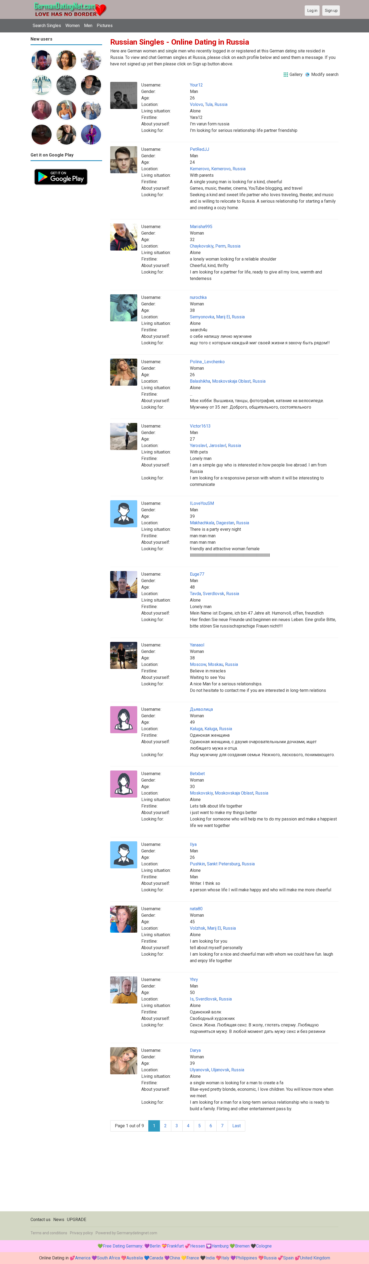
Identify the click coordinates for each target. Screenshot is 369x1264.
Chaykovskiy (201, 246)
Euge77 (197, 574)
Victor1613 (200, 426)
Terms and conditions (49, 1233)
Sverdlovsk (213, 593)
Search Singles (47, 25)
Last (236, 1125)
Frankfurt (175, 1246)
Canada (156, 1257)
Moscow (198, 664)
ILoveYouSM (202, 503)
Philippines (246, 1257)
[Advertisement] (66, 270)
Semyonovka (202, 316)
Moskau (215, 664)
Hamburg (220, 1246)
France (192, 1257)
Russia (220, 104)
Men (88, 25)
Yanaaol (197, 645)
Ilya (193, 844)
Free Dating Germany (122, 1246)
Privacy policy (81, 1233)
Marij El (223, 316)
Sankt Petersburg (223, 863)
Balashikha (200, 381)
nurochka (198, 297)
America (82, 1257)
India (210, 1257)
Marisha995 (201, 226)
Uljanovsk (220, 1069)
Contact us (41, 1219)
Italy (225, 1257)
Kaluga (196, 728)
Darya (195, 1050)
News (58, 1219)
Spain (288, 1257)
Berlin (155, 1246)
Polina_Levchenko (207, 361)
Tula (209, 104)
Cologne (264, 1246)
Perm (220, 246)
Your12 (196, 85)
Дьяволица (201, 709)
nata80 (196, 908)
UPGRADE (76, 1219)
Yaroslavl (198, 445)
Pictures (105, 25)
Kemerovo (199, 168)
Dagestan (225, 522)
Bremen (242, 1246)
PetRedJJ (199, 149)
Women (72, 25)
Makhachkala (202, 522)
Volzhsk (197, 928)
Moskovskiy (201, 793)
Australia (134, 1257)
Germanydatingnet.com (137, 1233)
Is (192, 999)
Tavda (195, 593)
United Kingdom (315, 1257)
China (175, 1257)
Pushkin (197, 863)
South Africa (108, 1257)
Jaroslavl (217, 445)
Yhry (194, 979)
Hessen (197, 1246)
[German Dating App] (61, 168)
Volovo (196, 104)
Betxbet (197, 773)
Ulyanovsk (199, 1069)
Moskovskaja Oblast (231, 381)
